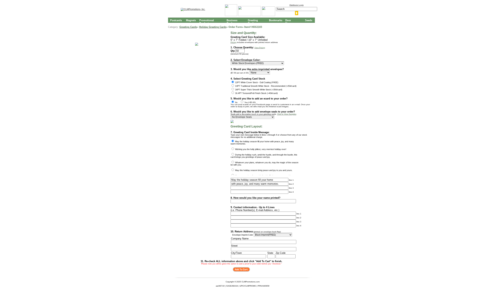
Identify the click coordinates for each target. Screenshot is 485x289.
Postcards (176, 20)
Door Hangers (290, 21)
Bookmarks (275, 20)
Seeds (308, 20)
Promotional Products (206, 21)
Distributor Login (296, 5)
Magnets (191, 20)
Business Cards (232, 21)
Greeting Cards (253, 21)
